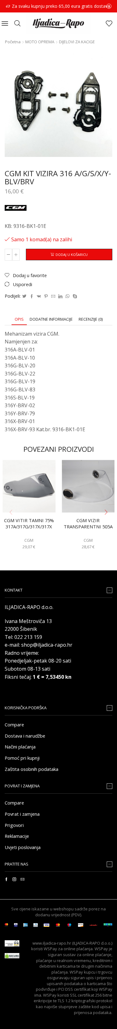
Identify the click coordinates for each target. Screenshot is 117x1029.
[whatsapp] (67, 296)
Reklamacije (17, 836)
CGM (28, 540)
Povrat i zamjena (22, 814)
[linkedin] (60, 296)
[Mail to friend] (53, 296)
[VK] (38, 296)
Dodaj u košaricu (72, 254)
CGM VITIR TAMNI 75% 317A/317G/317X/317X (29, 523)
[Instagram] (14, 879)
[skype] (74, 296)
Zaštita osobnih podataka (31, 769)
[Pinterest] (46, 296)
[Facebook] (31, 296)
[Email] (22, 879)
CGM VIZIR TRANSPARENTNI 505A (88, 523)
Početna (13, 42)
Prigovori (14, 825)
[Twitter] (24, 296)
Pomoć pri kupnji (22, 758)
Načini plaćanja (20, 746)
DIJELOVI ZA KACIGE (77, 42)
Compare (14, 724)
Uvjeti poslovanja (23, 847)
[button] (106, 512)
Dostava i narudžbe (25, 736)
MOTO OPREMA (39, 42)
